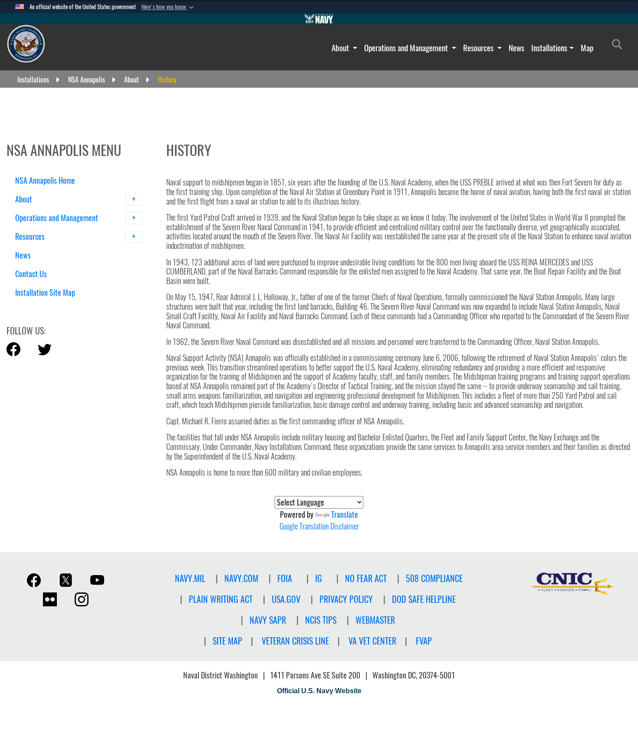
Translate (344, 514)
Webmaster (375, 620)
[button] (168, 7)
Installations (549, 47)
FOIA (284, 578)
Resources (479, 47)
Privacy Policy (346, 599)
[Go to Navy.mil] (319, 18)
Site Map (227, 641)
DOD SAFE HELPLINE (424, 599)
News (516, 47)
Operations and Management (407, 47)
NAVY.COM (241, 578)
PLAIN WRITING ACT (221, 599)
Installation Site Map (45, 292)
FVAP (424, 641)
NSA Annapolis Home (45, 180)
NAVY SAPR (268, 620)
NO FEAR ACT (366, 578)
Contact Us (31, 273)
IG (318, 578)
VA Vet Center (372, 641)
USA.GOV (286, 599)
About (341, 47)
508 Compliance (434, 578)
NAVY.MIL (190, 578)
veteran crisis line (295, 641)
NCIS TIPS (320, 620)
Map (587, 47)
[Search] (60, 307)
